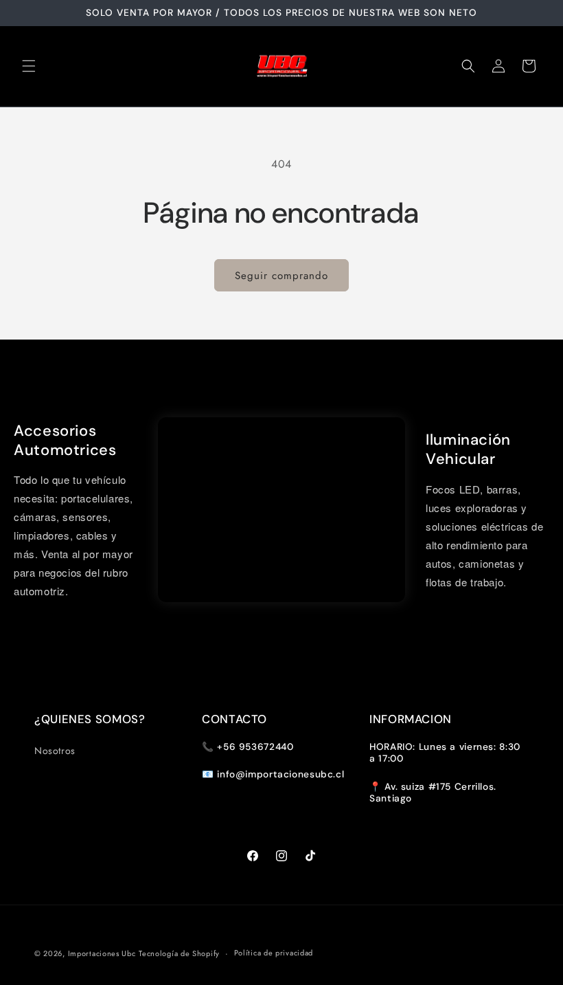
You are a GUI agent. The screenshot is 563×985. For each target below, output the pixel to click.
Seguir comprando (281, 275)
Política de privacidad (273, 952)
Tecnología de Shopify (179, 953)
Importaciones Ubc (102, 953)
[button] (29, 66)
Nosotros (55, 750)
